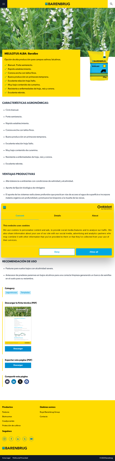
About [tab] (95, 215)
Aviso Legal (6, 458)
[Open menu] (3, 4)
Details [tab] (57, 215)
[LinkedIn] (13, 381)
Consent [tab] (20, 215)
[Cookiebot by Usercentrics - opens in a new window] (99, 207)
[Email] (7, 381)
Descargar (18, 349)
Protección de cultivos (11, 426)
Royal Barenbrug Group (50, 412)
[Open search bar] (111, 4)
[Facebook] (26, 381)
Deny (56, 252)
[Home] (57, 4)
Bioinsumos (7, 417)
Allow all (94, 252)
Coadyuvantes (8, 421)
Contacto (44, 417)
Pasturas (5, 412)
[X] (20, 381)
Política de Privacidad (20, 458)
